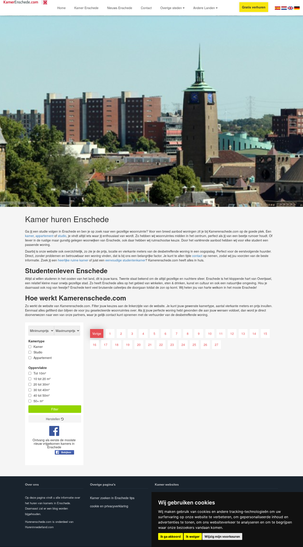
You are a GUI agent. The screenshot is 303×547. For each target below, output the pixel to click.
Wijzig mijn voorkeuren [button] (222, 536)
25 (194, 344)
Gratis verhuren (254, 7)
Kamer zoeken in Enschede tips (112, 498)
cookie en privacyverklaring (109, 506)
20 (139, 344)
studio (62, 235)
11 (221, 333)
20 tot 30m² (41, 384)
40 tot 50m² (41, 395)
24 (183, 344)
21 (150, 344)
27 (216, 344)
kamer (29, 235)
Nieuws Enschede (119, 8)
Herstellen (53, 419)
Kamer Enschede (86, 8)
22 (161, 344)
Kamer (38, 346)
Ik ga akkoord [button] (170, 536)
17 (105, 344)
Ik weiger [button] (193, 536)
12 (232, 333)
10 (210, 333)
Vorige (96, 333)
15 (265, 333)
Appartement (42, 357)
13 (243, 333)
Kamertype (36, 341)
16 (94, 344)
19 (128, 344)
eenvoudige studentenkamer (125, 260)
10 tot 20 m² (42, 378)
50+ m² (38, 401)
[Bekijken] (64, 463)
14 (254, 333)
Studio (37, 352)
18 (116, 344)
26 (205, 344)
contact (197, 255)
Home (61, 8)
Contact (146, 8)
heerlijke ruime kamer (73, 260)
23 (172, 344)
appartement (44, 235)
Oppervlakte (37, 367)
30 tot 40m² (41, 390)
